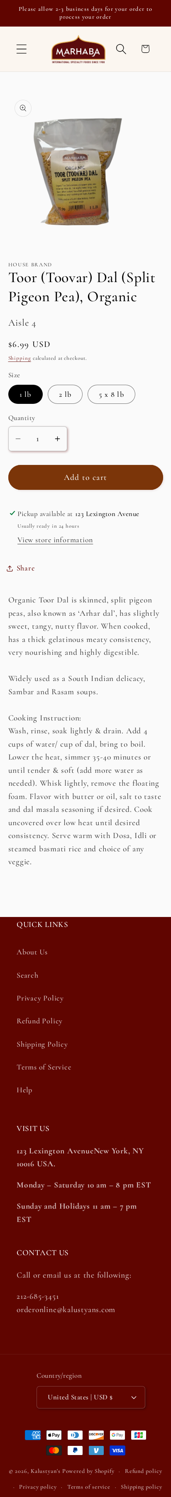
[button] (21, 49)
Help (24, 1089)
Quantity (21, 417)
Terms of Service (44, 1067)
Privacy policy (38, 1486)
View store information (55, 539)
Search (28, 975)
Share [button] (26, 568)
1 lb (26, 394)
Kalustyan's (46, 1471)
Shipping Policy (42, 1044)
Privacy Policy (40, 998)
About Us (32, 951)
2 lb (65, 394)
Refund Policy (40, 1020)
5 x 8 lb (111, 394)
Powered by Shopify (88, 1471)
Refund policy (143, 1471)
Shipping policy (141, 1486)
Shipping (19, 358)
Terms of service (89, 1486)
